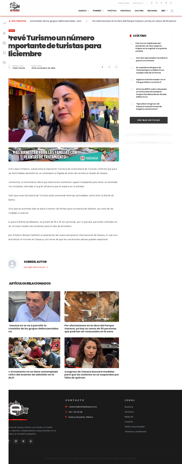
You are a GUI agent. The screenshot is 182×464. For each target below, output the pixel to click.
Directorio (124, 3)
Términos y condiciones (135, 431)
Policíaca (125, 10)
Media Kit (129, 416)
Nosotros (129, 407)
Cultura (139, 10)
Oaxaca (82, 10)
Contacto (138, 3)
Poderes (97, 10)
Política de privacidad (134, 426)
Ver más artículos (34, 267)
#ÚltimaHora (18, 21)
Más (163, 10)
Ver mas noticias (148, 120)
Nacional (152, 10)
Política (112, 10)
